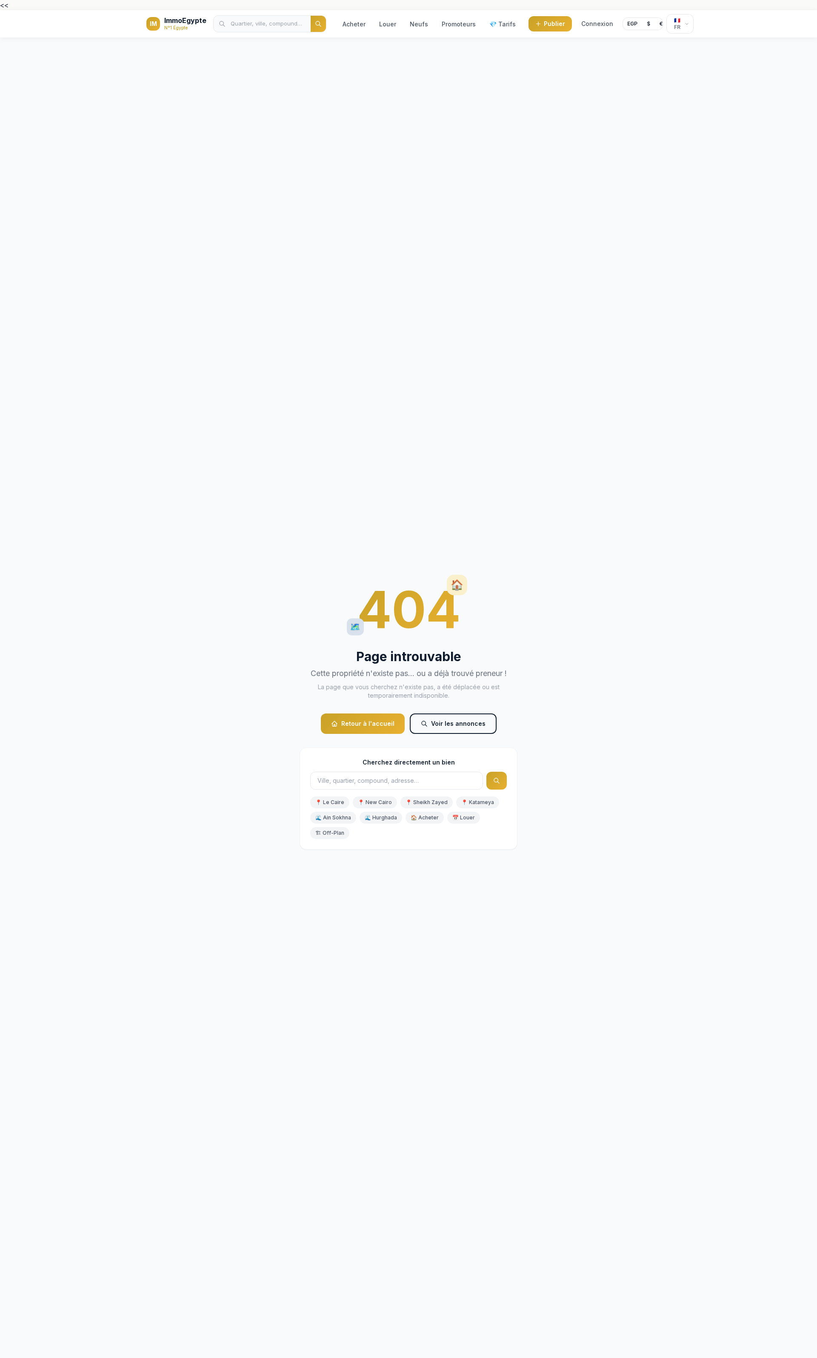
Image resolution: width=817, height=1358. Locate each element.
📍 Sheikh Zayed (427, 802)
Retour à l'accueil (367, 723)
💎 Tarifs (502, 24)
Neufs (419, 24)
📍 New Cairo (375, 802)
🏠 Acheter (425, 817)
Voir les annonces (458, 723)
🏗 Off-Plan (329, 833)
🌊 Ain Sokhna (333, 817)
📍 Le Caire (329, 802)
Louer (387, 24)
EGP (632, 23)
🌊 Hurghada (381, 817)
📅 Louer (463, 817)
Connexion (597, 23)
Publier (554, 23)
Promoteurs (459, 24)
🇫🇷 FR (677, 23)
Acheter (354, 24)
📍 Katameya (477, 802)
